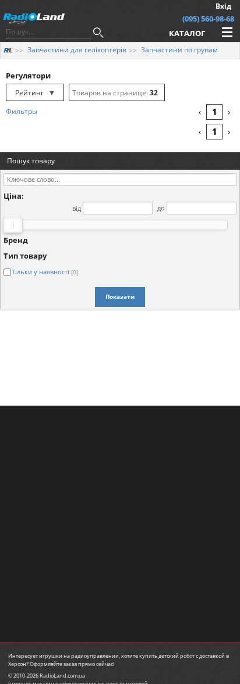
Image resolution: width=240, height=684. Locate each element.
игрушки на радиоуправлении (79, 656)
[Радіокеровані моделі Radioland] (8, 50)
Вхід (223, 6)
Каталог (187, 33)
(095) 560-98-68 (208, 18)
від (76, 207)
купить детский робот (167, 656)
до (161, 207)
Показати (120, 296)
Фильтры (21, 111)
